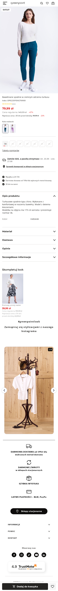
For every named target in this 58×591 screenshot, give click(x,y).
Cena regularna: (17, 112)
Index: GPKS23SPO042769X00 (14, 100)
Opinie (6, 248)
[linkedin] (44, 555)
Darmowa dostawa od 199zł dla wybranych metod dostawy (29, 180)
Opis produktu (11, 196)
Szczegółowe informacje (16, 257)
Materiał (7, 231)
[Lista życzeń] (47, 3)
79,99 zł (7, 108)
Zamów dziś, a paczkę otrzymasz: (31, 160)
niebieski (34, 219)
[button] (29, 524)
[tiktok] (29, 555)
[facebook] (14, 555)
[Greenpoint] (18, 3)
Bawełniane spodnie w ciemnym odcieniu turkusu (25, 97)
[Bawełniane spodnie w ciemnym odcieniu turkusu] (29, 50)
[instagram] (21, 555)
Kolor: (8, 121)
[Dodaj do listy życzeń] (52, 586)
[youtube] (36, 555)
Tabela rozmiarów (10, 150)
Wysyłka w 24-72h (13, 177)
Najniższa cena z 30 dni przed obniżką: (23, 115)
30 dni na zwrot (12, 184)
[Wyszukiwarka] (41, 3)
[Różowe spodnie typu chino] (13, 128)
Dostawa (7, 240)
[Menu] (5, 3)
